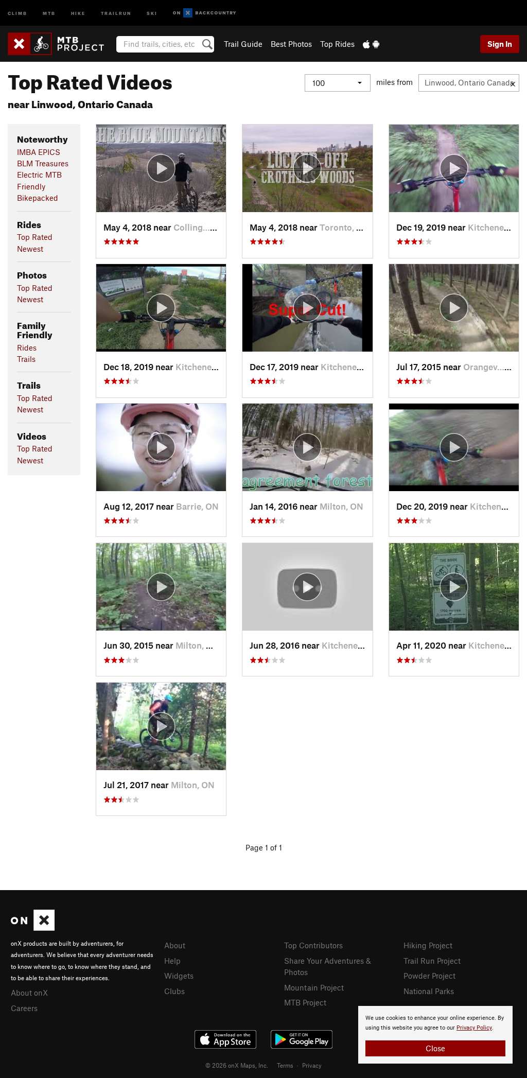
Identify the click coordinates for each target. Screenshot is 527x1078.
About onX (29, 992)
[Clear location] (513, 83)
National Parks (428, 991)
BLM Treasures (42, 163)
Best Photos (291, 43)
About (174, 945)
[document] (435, 1034)
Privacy (312, 1065)
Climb (17, 12)
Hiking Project (427, 945)
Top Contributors (313, 945)
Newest (30, 248)
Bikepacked (37, 197)
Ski (152, 12)
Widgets (179, 975)
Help (172, 960)
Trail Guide (243, 43)
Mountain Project (314, 987)
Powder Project (429, 975)
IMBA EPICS (38, 152)
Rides (27, 347)
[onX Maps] (33, 927)
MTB (49, 12)
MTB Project (305, 1002)
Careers (24, 1008)
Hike (78, 12)
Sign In (499, 43)
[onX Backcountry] (204, 13)
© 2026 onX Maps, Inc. (236, 1065)
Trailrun (116, 12)
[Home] (61, 43)
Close (435, 1048)
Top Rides (337, 43)
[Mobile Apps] (371, 43)
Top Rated (34, 236)
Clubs (174, 991)
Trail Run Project (432, 960)
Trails (26, 358)
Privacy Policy (474, 1027)
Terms (285, 1065)
